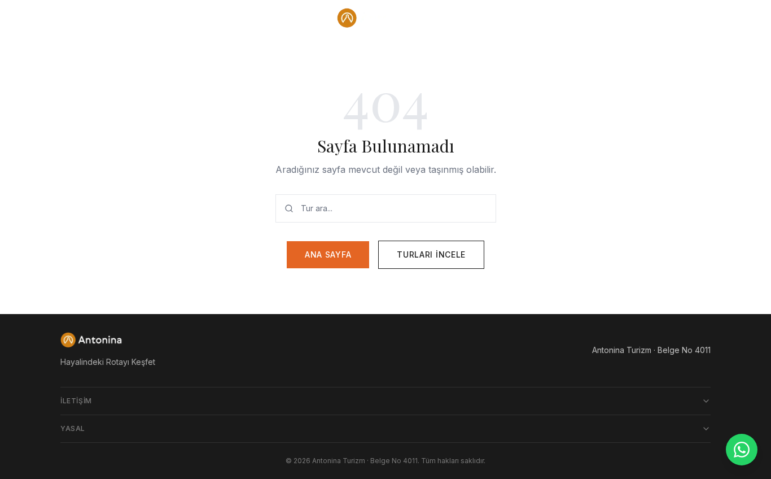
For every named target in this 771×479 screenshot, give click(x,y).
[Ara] (702, 18)
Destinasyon (91, 18)
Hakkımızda (648, 18)
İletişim (76, 401)
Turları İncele (431, 254)
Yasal (72, 428)
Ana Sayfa (328, 254)
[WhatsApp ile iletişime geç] (741, 449)
